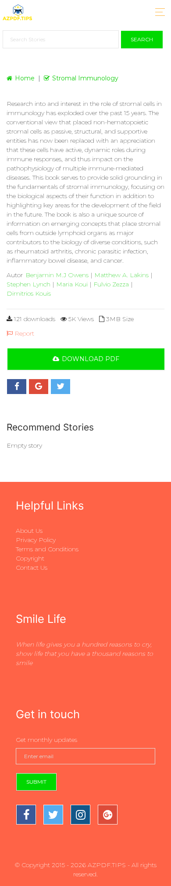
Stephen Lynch (28, 284)
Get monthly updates (46, 740)
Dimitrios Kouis (29, 293)
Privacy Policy (36, 540)
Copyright (30, 558)
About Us (29, 531)
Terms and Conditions (47, 549)
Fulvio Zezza (111, 284)
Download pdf (90, 359)
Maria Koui (72, 284)
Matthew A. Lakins (121, 275)
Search (142, 39)
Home (25, 78)
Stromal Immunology (85, 78)
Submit (36, 781)
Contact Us (31, 567)
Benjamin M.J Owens (57, 275)
